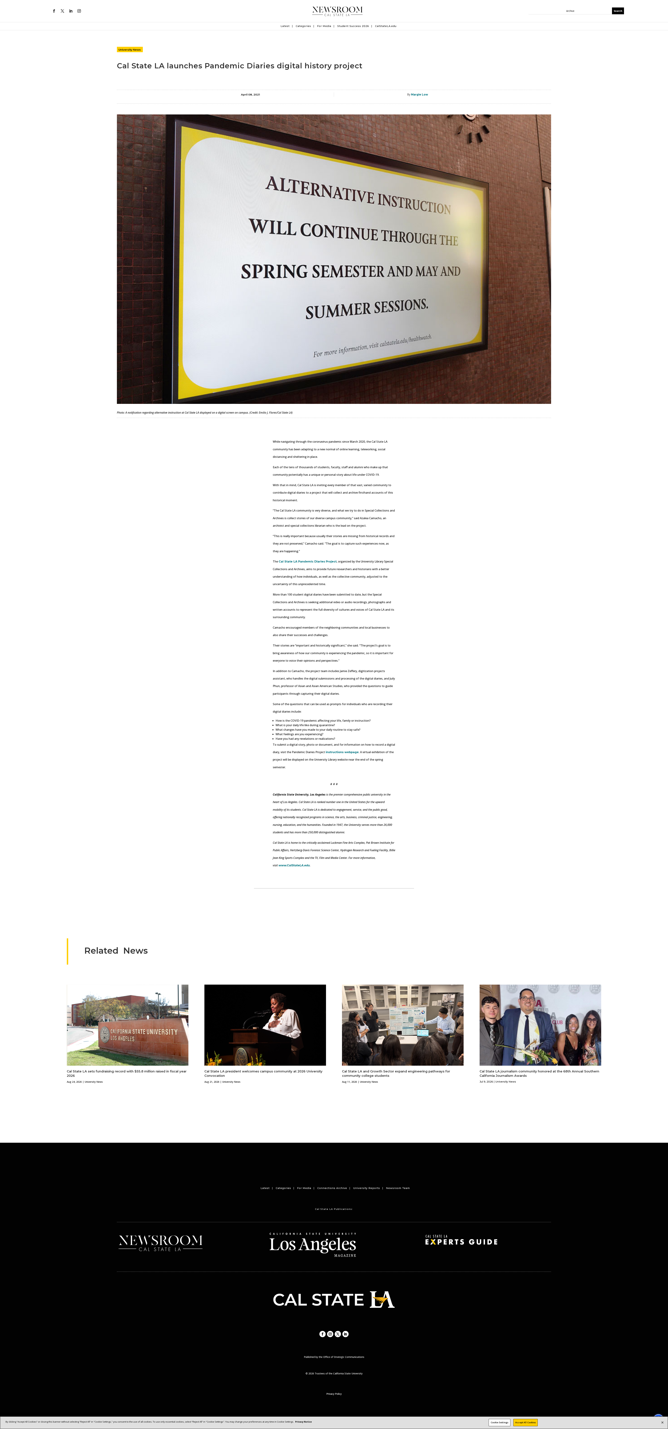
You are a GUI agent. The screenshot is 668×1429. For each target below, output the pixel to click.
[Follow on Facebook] (54, 10)
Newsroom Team (398, 1188)
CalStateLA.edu (385, 26)
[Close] (662, 1422)
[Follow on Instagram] (79, 10)
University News (129, 49)
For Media (324, 26)
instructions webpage (342, 752)
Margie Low (419, 94)
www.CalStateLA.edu (294, 865)
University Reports (366, 1188)
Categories (303, 26)
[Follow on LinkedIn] (70, 10)
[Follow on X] (62, 10)
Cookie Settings (499, 1422)
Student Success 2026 (353, 26)
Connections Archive (332, 1188)
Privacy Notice (303, 1421)
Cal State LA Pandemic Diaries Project (308, 561)
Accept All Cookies (525, 1422)
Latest (285, 26)
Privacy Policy (334, 1393)
